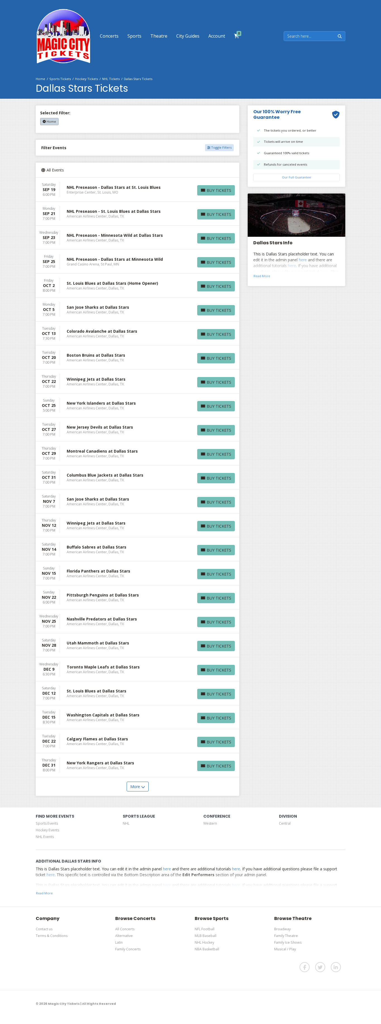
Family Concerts (128, 949)
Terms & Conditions (51, 935)
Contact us (44, 929)
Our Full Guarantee (296, 177)
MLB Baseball (205, 935)
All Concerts (124, 929)
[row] (137, 190)
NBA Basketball (207, 949)
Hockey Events (47, 830)
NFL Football (204, 929)
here (303, 259)
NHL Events (45, 836)
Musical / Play (285, 949)
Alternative (124, 935)
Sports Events (47, 823)
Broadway (282, 929)
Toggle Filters (221, 147)
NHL (126, 823)
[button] (109, 36)
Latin (119, 942)
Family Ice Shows (288, 942)
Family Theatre (286, 935)
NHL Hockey (204, 942)
